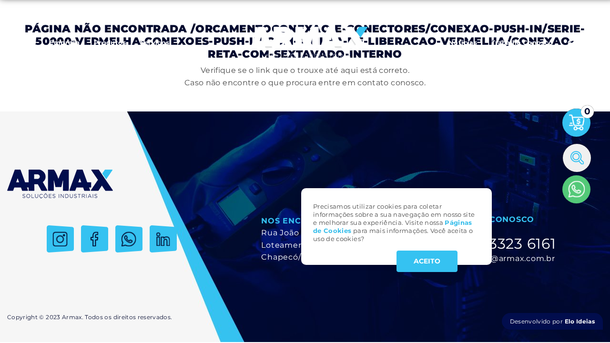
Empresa (64, 42)
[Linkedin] (163, 238)
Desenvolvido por (552, 321)
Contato (582, 42)
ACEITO (427, 261)
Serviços (155, 42)
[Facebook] (94, 238)
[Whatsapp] (576, 189)
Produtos (110, 42)
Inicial (24, 42)
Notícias (462, 42)
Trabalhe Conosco (522, 42)
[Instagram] (60, 238)
